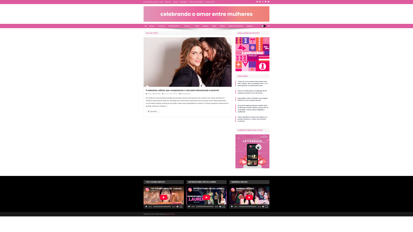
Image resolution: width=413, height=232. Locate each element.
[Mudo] (177, 206)
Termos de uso (210, 2)
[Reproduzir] (146, 206)
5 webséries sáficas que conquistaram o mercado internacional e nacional (182, 90)
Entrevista (161, 26)
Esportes (206, 26)
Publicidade (183, 2)
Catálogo (250, 26)
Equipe (175, 2)
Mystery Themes (170, 214)
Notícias (152, 26)
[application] (164, 197)
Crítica (197, 26)
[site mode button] (264, 26)
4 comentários (185, 94)
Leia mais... (154, 111)
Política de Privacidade (196, 2)
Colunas (187, 26)
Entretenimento (173, 26)
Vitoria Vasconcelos (171, 94)
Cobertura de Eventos (235, 26)
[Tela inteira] (181, 206)
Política (222, 26)
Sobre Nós (168, 2)
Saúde (214, 26)
